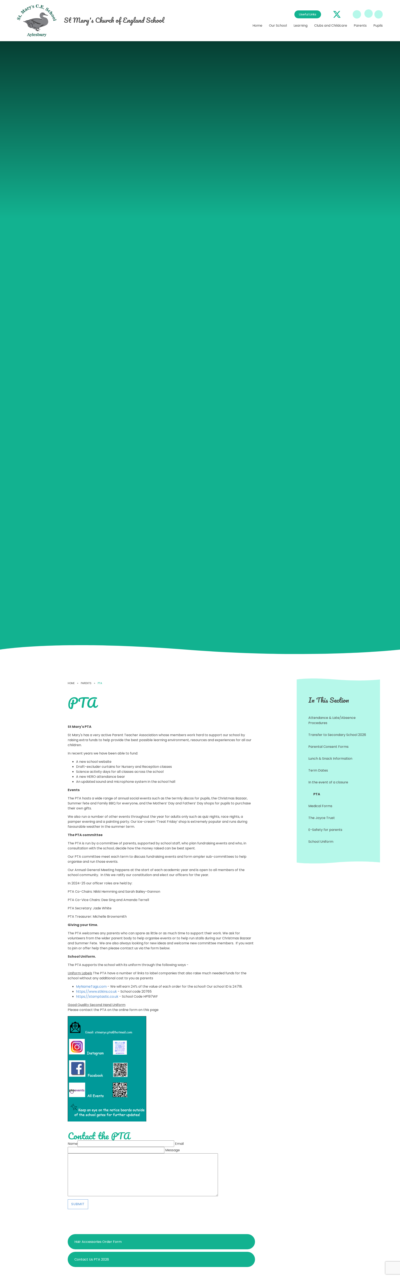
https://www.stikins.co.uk (96, 991)
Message (172, 1150)
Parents (86, 683)
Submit (78, 1204)
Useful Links (307, 14)
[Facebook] (327, 14)
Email (179, 1143)
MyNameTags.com (91, 986)
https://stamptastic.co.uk (97, 996)
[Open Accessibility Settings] (378, 14)
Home (71, 683)
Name (73, 1143)
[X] (337, 14)
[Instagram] (347, 14)
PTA (100, 683)
